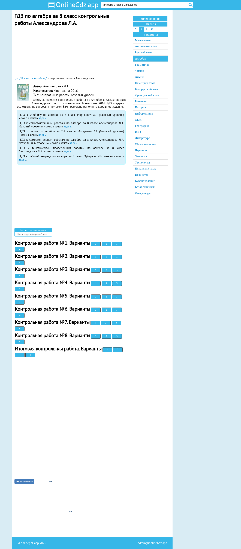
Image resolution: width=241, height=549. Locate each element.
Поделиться (26, 481)
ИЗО (138, 132)
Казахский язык (145, 187)
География (142, 125)
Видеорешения (150, 19)
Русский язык (143, 52)
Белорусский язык (146, 89)
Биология (141, 101)
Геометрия (142, 64)
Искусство (142, 174)
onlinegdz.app (30, 543)
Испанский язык (145, 168)
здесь (42, 118)
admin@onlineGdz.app (152, 543)
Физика (139, 70)
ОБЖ (138, 119)
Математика (143, 40)
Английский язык (146, 46)
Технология (142, 162)
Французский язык (147, 95)
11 (157, 29)
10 (152, 29)
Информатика (144, 113)
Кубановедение (145, 181)
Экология (141, 156)
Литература (142, 138)
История (140, 107)
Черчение (141, 150)
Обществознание (146, 144)
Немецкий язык (145, 83)
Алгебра (140, 58)
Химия (139, 77)
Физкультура (143, 193)
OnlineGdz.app (77, 4)
